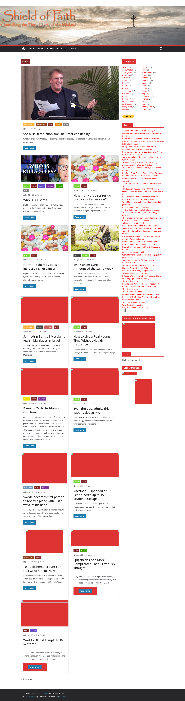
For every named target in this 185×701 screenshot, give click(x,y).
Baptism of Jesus (129, 263)
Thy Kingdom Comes (131, 281)
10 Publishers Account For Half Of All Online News (42, 569)
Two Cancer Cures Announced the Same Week (93, 267)
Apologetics (127, 72)
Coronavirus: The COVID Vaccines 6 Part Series (141, 138)
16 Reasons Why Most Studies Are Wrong (139, 162)
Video (50, 49)
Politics (144, 91)
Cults (124, 96)
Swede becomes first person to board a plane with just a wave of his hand (43, 501)
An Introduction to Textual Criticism (137, 165)
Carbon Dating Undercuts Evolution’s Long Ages (142, 210)
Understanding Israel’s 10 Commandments (140, 241)
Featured (145, 67)
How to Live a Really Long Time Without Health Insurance (91, 340)
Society (58, 124)
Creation (126, 93)
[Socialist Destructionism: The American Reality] (70, 93)
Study (144, 104)
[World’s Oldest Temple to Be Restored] (44, 613)
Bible (124, 83)
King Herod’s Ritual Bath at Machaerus (138, 244)
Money (26, 399)
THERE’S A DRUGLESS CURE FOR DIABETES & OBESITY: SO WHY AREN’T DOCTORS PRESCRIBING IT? (143, 191)
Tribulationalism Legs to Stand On (136, 273)
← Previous (26, 679)
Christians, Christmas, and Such (135, 220)
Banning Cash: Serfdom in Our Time (41, 410)
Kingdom (48, 327)
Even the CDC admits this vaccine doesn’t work (91, 410)
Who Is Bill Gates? (35, 200)
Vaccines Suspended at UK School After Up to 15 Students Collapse (92, 495)
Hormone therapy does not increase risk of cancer (43, 267)
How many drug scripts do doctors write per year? (92, 197)
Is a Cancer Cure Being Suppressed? (137, 270)
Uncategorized (148, 107)
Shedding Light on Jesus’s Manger (136, 278)
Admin (42, 129)
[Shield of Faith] (24, 49)
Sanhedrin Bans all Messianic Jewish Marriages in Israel (44, 338)
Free (143, 70)
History (144, 78)
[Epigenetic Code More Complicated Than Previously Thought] (95, 538)
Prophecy (50, 186)
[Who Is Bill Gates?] (44, 168)
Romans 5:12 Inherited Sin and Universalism (141, 297)
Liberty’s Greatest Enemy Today (135, 268)
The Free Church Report (132, 292)
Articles (77, 255)
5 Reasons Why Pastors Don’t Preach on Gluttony (142, 276)
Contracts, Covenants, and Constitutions (139, 286)
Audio (124, 80)
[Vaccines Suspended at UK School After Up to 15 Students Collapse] (95, 465)
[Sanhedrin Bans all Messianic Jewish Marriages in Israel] (44, 309)
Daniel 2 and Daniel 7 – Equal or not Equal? (140, 284)
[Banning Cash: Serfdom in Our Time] (44, 381)
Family (125, 109)
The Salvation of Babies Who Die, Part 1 (138, 265)
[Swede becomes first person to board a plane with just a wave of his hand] (44, 468)
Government (41, 124)
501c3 (124, 67)
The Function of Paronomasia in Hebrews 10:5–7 (142, 218)
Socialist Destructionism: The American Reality (56, 134)
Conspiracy (28, 487)
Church (125, 88)
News (40, 49)
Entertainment (128, 101)
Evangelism (127, 107)
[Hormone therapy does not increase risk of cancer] (44, 238)
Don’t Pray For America (131, 299)
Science (59, 186)
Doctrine (126, 99)
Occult (41, 186)
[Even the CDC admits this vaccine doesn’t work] (95, 381)
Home (31, 49)
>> (127, 310)
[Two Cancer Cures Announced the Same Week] (95, 238)
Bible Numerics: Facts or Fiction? (136, 207)
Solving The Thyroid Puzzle (133, 223)
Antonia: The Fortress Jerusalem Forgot (138, 131)
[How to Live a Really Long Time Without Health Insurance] (95, 309)
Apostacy (126, 75)
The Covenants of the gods (133, 302)
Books (124, 85)
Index (73, 49)
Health (26, 186)
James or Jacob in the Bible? (134, 252)
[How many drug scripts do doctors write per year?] (95, 168)
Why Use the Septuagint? (132, 305)
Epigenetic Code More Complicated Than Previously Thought (94, 564)
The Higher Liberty (130, 289)
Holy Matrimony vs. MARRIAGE (135, 307)
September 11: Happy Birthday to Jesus (138, 260)
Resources (62, 49)
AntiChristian (28, 124)
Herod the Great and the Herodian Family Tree (141, 226)
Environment (127, 104)
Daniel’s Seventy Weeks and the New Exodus (141, 294)
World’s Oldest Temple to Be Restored (43, 642)
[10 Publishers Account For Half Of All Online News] (44, 541)
